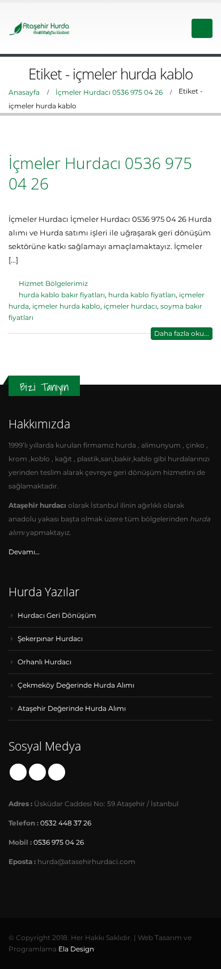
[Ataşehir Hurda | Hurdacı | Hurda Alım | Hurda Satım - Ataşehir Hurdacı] (39, 28)
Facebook (18, 772)
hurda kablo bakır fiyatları (62, 295)
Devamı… (24, 552)
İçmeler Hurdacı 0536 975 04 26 (100, 173)
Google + (37, 772)
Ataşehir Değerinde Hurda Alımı (72, 709)
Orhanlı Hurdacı (44, 662)
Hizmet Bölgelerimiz (53, 284)
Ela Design (76, 949)
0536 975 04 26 (58, 842)
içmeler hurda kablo (66, 306)
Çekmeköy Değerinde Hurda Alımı (76, 685)
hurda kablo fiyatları (142, 295)
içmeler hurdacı (130, 306)
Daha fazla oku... (181, 333)
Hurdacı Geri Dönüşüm (57, 616)
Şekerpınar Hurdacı (50, 639)
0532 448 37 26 (65, 823)
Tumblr (56, 772)
